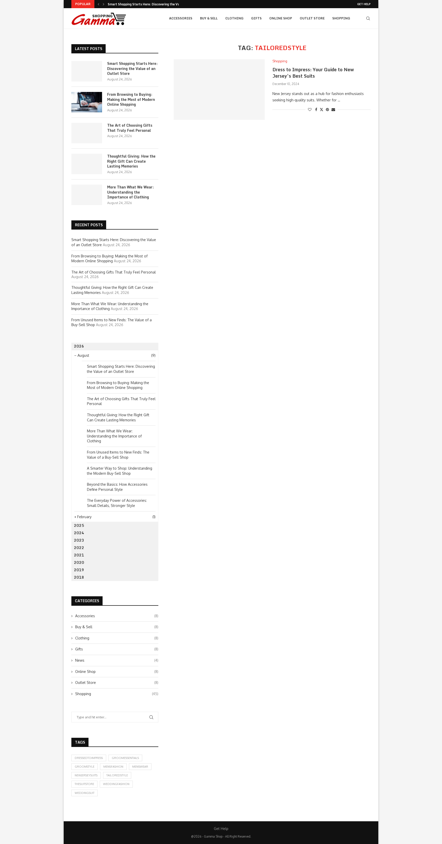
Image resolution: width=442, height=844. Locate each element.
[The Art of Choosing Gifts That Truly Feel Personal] (86, 133)
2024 (79, 533)
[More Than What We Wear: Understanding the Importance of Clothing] (86, 195)
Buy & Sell (209, 18)
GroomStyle (84, 766)
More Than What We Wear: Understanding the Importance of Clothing (130, 192)
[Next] (104, 4)
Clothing (234, 18)
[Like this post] (310, 109)
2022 (79, 548)
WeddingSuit (84, 793)
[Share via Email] (333, 109)
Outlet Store (312, 18)
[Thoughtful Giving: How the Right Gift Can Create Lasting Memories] (86, 164)
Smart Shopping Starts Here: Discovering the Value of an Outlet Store (132, 68)
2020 (79, 562)
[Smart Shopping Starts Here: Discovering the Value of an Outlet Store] (86, 71)
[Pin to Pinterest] (327, 109)
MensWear (140, 766)
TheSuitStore (84, 784)
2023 (79, 540)
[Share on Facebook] (316, 109)
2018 (79, 577)
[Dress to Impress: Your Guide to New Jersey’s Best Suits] (219, 89)
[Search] (368, 18)
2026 (79, 346)
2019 (79, 570)
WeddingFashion (116, 784)
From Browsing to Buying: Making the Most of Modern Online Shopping (131, 99)
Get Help (364, 4)
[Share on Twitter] (321, 109)
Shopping (341, 18)
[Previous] (98, 4)
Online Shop (280, 18)
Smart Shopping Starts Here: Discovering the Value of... (150, 4)
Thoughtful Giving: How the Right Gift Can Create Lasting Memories (131, 161)
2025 (79, 525)
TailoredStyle (117, 775)
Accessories (180, 18)
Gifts (256, 18)
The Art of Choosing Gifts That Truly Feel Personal (129, 128)
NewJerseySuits (86, 775)
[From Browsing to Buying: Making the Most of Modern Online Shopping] (86, 102)
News (116, 660)
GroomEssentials (125, 758)
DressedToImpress (89, 758)
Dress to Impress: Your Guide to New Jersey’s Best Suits (313, 72)
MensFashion (113, 766)
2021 (79, 555)
